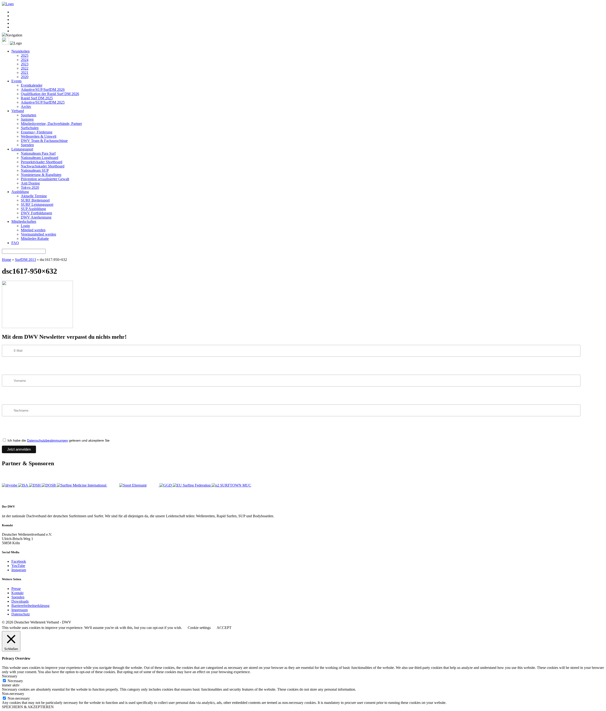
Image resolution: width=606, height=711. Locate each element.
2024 (24, 60)
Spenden (27, 145)
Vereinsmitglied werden (38, 234)
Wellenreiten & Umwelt (38, 136)
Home (6, 260)
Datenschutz (20, 614)
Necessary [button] (9, 676)
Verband (17, 111)
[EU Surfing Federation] (192, 485)
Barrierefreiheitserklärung (30, 606)
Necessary (15, 681)
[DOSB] (49, 485)
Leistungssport (22, 149)
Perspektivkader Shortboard (41, 162)
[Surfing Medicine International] (82, 485)
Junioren (27, 119)
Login (25, 226)
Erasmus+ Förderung (36, 132)
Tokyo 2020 (30, 187)
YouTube (18, 566)
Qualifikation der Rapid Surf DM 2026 (50, 94)
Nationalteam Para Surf (38, 153)
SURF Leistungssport (37, 204)
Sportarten (28, 115)
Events (16, 81)
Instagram (18, 570)
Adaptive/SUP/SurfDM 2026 (43, 90)
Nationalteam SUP (35, 170)
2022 (24, 68)
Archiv (26, 107)
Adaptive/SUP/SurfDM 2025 (43, 102)
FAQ (15, 243)
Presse (16, 589)
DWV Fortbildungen (36, 213)
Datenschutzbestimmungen (47, 440)
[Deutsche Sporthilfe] (35, 485)
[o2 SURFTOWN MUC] (231, 485)
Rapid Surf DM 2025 (37, 98)
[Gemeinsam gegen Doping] (166, 485)
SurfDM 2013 (25, 260)
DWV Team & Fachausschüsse (44, 141)
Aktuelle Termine (34, 196)
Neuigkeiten (20, 51)
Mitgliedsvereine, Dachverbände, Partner (51, 124)
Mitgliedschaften (23, 221)
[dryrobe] (10, 485)
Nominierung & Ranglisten (41, 175)
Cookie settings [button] (199, 628)
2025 (24, 55)
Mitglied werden (33, 230)
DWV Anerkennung (36, 217)
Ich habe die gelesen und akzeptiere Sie (58, 440)
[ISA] (23, 485)
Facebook (18, 561)
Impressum (19, 610)
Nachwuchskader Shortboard (42, 166)
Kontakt (17, 593)
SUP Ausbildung (33, 209)
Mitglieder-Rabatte (35, 239)
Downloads (20, 601)
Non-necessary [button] (13, 694)
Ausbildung (20, 192)
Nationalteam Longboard (39, 158)
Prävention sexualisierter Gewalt (45, 179)
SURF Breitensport (35, 200)
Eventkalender (31, 85)
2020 (24, 77)
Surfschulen (30, 128)
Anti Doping (30, 183)
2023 (24, 64)
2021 (24, 72)
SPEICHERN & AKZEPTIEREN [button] (28, 707)
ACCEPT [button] (224, 628)
